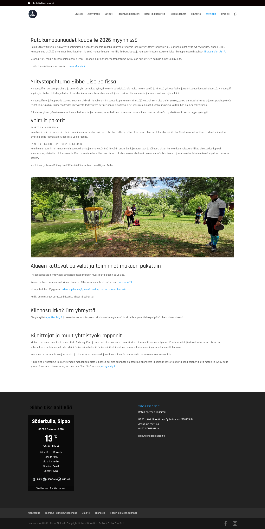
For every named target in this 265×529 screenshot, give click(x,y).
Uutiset (109, 14)
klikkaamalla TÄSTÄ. (214, 51)
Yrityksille (211, 14)
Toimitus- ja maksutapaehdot (61, 513)
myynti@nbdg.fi (76, 66)
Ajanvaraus (93, 14)
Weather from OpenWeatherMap (51, 488)
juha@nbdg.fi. (108, 366)
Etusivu (79, 14)
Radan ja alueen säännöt (123, 513)
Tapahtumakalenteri (128, 14)
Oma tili (225, 14)
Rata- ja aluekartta (154, 14)
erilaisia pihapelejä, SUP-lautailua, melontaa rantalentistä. (94, 289)
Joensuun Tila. (126, 282)
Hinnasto (196, 14)
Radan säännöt (178, 14)
